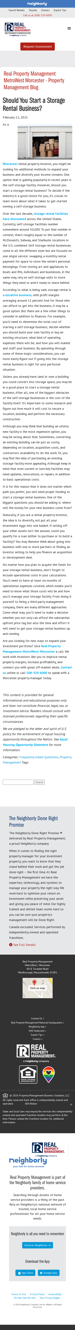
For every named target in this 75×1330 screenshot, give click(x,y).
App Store (27, 1272)
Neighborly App (37, 1026)
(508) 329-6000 (43, 15)
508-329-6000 (36, 673)
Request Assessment (37, 46)
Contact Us (36, 1018)
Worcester (10, 164)
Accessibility (55, 1294)
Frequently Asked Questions (38, 757)
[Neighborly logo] (37, 3)
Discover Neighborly (36, 1245)
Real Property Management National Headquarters (36, 1022)
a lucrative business (17, 295)
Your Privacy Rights (50, 1297)
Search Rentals (17, 10)
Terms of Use (18, 1294)
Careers (37, 1039)
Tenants (33, 10)
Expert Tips (60, 10)
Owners (45, 10)
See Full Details (24, 945)
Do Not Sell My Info (25, 1297)
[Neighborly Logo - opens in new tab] (39, 1162)
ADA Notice (31, 1103)
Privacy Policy (37, 1294)
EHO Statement (36, 1030)
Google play (50, 1272)
